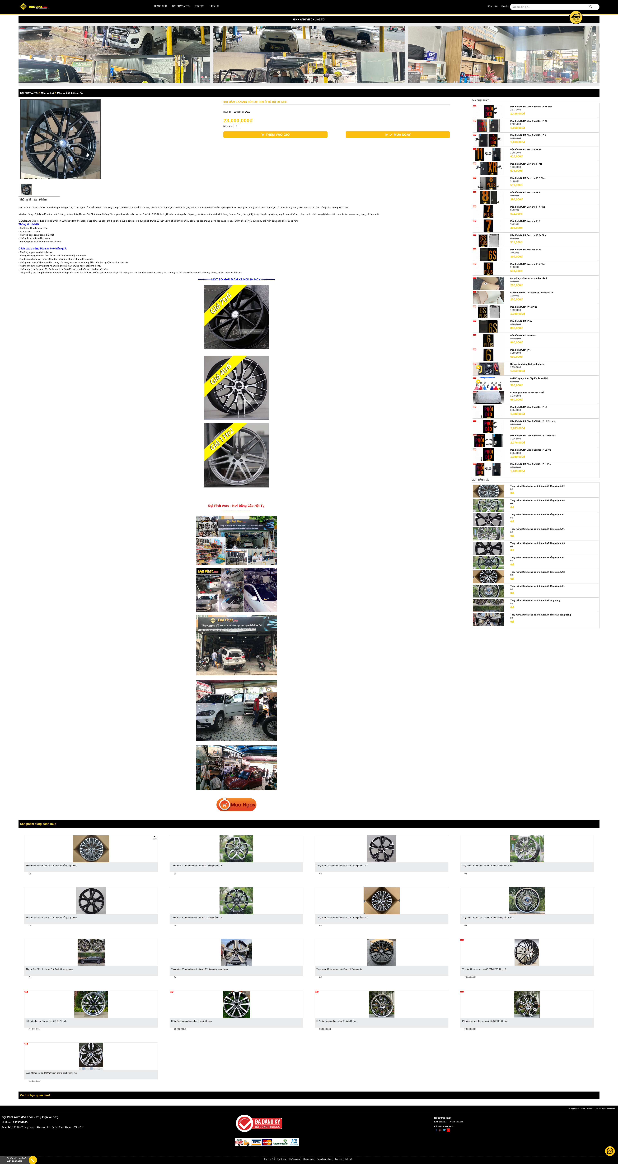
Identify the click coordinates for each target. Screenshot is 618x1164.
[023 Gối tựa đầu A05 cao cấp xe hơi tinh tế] (488, 297)
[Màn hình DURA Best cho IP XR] (488, 168)
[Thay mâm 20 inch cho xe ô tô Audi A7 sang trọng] (488, 605)
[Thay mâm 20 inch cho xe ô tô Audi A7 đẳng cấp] (381, 952)
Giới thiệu (281, 1159)
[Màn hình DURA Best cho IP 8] (488, 197)
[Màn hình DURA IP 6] (488, 354)
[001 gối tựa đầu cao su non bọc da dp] (488, 283)
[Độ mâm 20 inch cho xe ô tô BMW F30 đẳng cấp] (527, 952)
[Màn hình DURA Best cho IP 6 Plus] (488, 268)
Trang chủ (160, 6)
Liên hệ (214, 6)
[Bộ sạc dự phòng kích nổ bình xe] (488, 369)
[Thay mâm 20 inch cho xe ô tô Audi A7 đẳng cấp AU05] (488, 548)
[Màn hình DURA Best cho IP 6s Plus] (488, 240)
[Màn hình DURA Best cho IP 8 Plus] (488, 183)
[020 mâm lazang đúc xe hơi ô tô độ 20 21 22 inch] (527, 1004)
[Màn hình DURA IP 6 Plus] (488, 340)
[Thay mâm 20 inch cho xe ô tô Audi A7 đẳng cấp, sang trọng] (488, 619)
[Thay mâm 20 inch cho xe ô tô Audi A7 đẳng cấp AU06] (488, 534)
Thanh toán (308, 1159)
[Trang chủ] (77, 7)
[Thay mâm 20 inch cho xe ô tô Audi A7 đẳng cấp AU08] (488, 505)
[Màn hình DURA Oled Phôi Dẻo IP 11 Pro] (488, 469)
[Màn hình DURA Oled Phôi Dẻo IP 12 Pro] (488, 454)
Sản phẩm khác (324, 1159)
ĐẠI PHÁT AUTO (181, 6)
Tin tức (199, 6)
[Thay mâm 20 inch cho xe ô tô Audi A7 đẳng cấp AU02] (488, 576)
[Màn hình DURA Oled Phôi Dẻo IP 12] (488, 411)
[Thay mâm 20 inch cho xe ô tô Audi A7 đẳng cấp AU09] (488, 491)
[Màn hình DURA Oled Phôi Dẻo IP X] (488, 140)
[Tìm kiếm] (590, 6)
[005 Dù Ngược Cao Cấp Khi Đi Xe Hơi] (488, 383)
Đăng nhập (492, 6)
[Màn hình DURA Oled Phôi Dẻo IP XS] (488, 125)
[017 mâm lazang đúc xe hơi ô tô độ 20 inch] (381, 1004)
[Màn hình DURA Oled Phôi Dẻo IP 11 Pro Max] (488, 440)
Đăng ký (504, 6)
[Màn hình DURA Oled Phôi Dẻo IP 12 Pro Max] (488, 426)
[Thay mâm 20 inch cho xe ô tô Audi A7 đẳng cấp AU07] (488, 519)
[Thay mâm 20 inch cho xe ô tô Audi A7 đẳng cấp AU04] (488, 562)
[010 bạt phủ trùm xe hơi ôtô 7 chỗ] (488, 397)
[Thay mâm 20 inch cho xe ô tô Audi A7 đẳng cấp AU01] (488, 591)
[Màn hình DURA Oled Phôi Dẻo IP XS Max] (488, 111)
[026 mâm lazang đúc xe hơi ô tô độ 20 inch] (236, 1004)
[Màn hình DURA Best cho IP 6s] (488, 254)
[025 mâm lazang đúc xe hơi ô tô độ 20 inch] (91, 1004)
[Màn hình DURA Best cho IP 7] (488, 226)
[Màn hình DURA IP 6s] (488, 326)
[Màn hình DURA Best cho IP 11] (488, 154)
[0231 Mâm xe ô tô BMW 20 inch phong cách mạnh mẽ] (91, 1056)
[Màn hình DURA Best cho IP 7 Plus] (488, 211)
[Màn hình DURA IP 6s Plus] (488, 311)
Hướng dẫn (294, 1159)
